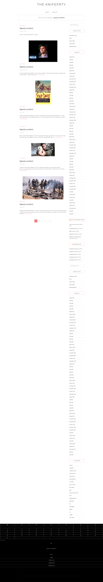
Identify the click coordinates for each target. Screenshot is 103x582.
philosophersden (72, 498)
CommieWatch (77, 244)
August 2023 (71, 156)
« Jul (51, 543)
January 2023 (71, 175)
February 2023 (72, 172)
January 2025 (71, 109)
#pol (70, 38)
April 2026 (71, 67)
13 (51, 531)
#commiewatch (72, 248)
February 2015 (72, 202)
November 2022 (72, 180)
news (70, 495)
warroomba (71, 517)
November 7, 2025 (23, 31)
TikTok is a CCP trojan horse (75, 236)
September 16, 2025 (23, 69)
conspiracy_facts (72, 470)
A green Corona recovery (74, 224)
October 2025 (72, 84)
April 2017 (71, 191)
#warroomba (72, 40)
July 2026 (71, 59)
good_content (22, 25)
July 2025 (71, 92)
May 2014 (71, 211)
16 (95, 531)
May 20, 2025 (22, 164)
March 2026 (71, 70)
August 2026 (71, 56)
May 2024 (71, 131)
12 (36, 531)
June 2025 (71, 95)
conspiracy (71, 468)
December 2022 (72, 178)
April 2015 (71, 200)
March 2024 (71, 136)
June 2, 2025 (22, 132)
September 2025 (72, 87)
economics (71, 481)
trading (70, 514)
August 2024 (71, 122)
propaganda (71, 506)
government (71, 487)
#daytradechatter (73, 46)
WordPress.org (51, 565)
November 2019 (72, 189)
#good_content (26, 28)
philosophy (71, 501)
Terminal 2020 (72, 228)
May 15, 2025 (22, 207)
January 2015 (71, 205)
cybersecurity (72, 476)
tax (70, 512)
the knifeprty (51, 4)
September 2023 (72, 153)
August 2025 (71, 89)
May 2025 (71, 98)
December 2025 (72, 78)
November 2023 (72, 147)
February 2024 (72, 139)
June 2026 (71, 62)
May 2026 (71, 65)
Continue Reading (41, 74)
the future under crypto (77, 219)
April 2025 (71, 100)
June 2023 (71, 161)
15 (80, 531)
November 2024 (72, 114)
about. (47, 12)
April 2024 (71, 134)
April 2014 (71, 213)
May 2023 (71, 164)
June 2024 (71, 128)
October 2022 (72, 183)
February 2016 (72, 194)
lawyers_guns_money (73, 492)
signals (70, 509)
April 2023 (71, 167)
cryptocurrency (72, 473)
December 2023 (72, 145)
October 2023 (72, 150)
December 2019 (72, 186)
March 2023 (71, 169)
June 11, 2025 (22, 112)
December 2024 (72, 112)
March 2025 (71, 103)
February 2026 (72, 73)
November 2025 (72, 81)
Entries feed (51, 560)
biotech (70, 465)
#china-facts (72, 251)
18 (21, 533)
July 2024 (71, 125)
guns (70, 490)
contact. (55, 12)
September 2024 (72, 120)
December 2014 (72, 208)
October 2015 (72, 197)
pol (70, 503)
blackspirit (71, 234)
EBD (70, 231)
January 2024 (71, 142)
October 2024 (72, 117)
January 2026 (71, 76)
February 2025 (72, 106)
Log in (51, 557)
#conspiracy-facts (73, 35)
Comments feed (51, 562)
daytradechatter (72, 479)
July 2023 (71, 158)
